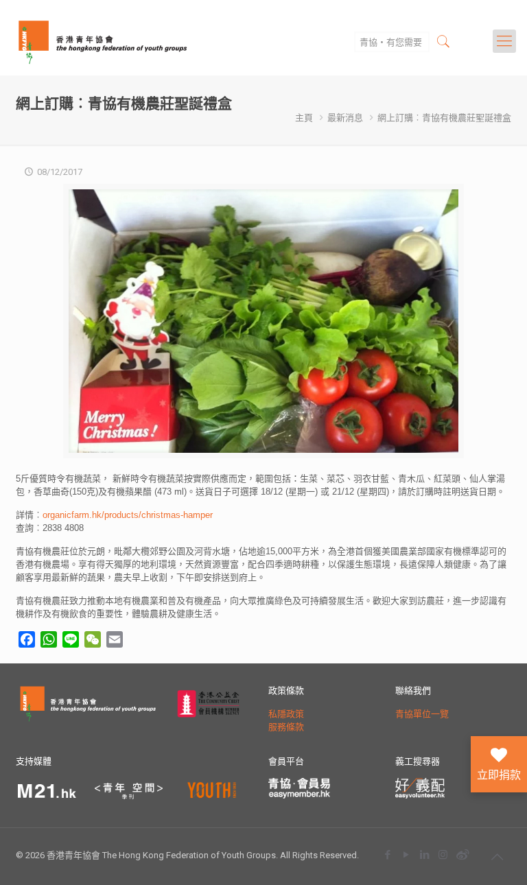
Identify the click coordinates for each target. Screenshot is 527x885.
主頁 (304, 118)
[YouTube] (406, 854)
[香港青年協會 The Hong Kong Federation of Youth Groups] (102, 41)
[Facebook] (387, 854)
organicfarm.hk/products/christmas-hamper (128, 515)
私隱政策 (286, 714)
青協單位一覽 (422, 714)
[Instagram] (443, 854)
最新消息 (345, 118)
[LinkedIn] (424, 854)
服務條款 (286, 727)
